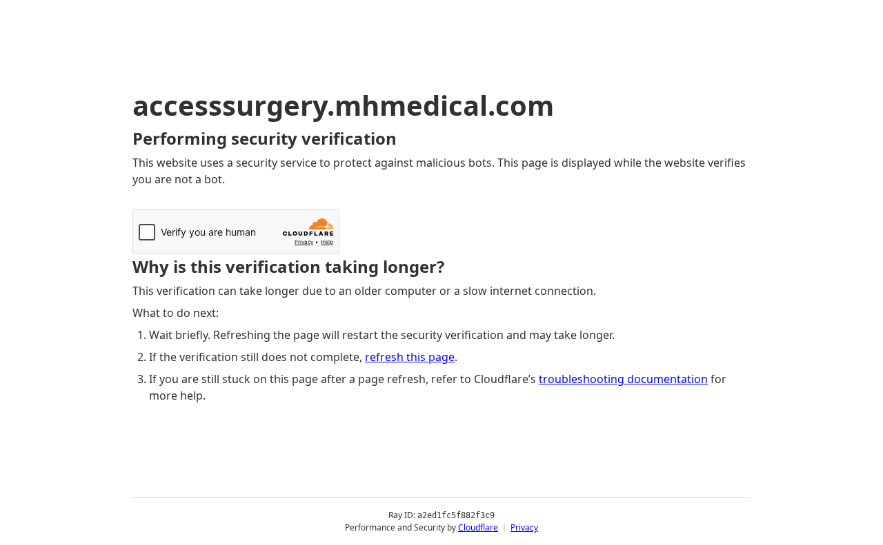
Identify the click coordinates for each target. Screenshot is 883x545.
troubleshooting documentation (623, 379)
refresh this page (410, 356)
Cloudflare (478, 527)
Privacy (524, 527)
